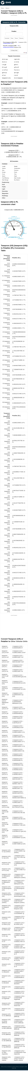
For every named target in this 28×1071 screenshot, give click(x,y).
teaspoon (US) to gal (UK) (5, 830)
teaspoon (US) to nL (5, 782)
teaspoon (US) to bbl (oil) (5, 812)
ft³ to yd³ (4, 67)
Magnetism (5, 193)
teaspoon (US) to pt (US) (5, 688)
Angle (15, 176)
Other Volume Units (19, 641)
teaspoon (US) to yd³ (5, 712)
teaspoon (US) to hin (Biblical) (6, 1033)
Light (3, 189)
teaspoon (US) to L (4, 665)
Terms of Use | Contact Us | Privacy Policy (10, 1066)
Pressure (16, 170)
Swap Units (14, 50)
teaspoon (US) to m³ (5, 647)
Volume (4, 168)
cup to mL (17, 59)
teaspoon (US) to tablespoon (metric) (6, 876)
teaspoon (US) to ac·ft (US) (6, 958)
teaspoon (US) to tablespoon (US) (5, 702)
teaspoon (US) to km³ (5, 651)
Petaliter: (14, 31)
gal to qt (4, 72)
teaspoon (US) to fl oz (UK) (6, 869)
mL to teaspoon (18, 78)
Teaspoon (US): (14, 25)
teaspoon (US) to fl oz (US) (6, 863)
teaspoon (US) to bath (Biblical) (6, 1027)
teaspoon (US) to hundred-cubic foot (6, 946)
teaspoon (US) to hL (5, 759)
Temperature (17, 168)
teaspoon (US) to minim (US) (6, 923)
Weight (15, 166)
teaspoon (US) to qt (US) (5, 682)
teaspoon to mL (6, 78)
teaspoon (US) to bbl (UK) (5, 824)
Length (3, 166)
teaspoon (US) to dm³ (5, 726)
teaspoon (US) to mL (5, 670)
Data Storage (5, 179)
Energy (3, 172)
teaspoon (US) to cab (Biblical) (6, 1039)
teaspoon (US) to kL (5, 754)
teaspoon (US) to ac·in (6, 964)
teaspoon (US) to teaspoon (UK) (6, 907)
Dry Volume (17, 179)
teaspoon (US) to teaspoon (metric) (6, 901)
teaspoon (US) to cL (5, 773)
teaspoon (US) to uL (5, 778)
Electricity (5, 191)
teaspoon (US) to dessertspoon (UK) (6, 894)
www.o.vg (14, 1068)
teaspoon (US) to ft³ (5, 717)
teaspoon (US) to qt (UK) (5, 837)
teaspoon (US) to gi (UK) (6, 918)
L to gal (4, 64)
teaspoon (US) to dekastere (6, 971)
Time (15, 174)
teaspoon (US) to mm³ (5, 661)
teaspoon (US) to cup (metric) (6, 850)
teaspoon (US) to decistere (6, 982)
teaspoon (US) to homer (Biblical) (6, 1021)
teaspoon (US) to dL (5, 768)
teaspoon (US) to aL (5, 797)
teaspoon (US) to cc (5, 801)
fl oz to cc (17, 70)
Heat (3, 184)
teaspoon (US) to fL (5, 792)
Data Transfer (17, 178)
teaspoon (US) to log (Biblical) (6, 1046)
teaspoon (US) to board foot (6, 1003)
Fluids (4, 186)
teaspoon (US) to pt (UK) (5, 843)
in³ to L (4, 75)
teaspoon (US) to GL (5, 745)
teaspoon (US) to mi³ (5, 707)
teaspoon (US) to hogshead (6, 997)
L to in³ (16, 75)
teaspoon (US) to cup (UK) (6, 857)
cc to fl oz (5, 70)
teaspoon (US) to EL (5, 731)
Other (3, 198)
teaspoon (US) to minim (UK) (6, 929)
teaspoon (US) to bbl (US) (5, 818)
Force (3, 174)
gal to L (16, 64)
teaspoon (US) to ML (5, 750)
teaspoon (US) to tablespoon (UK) (6, 882)
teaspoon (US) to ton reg (6, 935)
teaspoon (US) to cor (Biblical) (6, 1014)
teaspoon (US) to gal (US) (5, 676)
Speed (3, 176)
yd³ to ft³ (16, 67)
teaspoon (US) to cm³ (5, 656)
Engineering (5, 182)
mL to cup (5, 59)
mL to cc (4, 62)
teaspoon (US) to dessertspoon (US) (6, 888)
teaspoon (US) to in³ (5, 722)
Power (15, 172)
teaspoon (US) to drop (5, 806)
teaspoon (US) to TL (5, 740)
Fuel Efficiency (5, 178)
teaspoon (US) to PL (5, 736)
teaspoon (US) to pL (5, 787)
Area (3, 170)
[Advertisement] (14, 18)
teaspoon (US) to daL (5, 764)
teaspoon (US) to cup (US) (5, 694)
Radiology (5, 195)
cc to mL (16, 62)
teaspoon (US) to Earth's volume (6, 1058)
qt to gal (16, 72)
